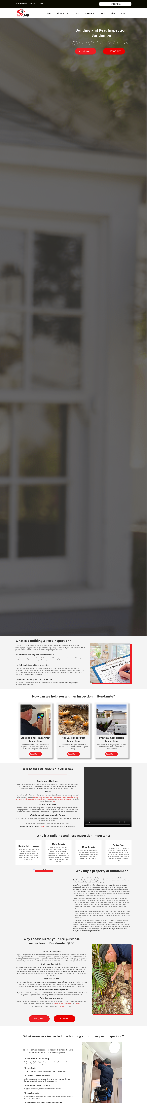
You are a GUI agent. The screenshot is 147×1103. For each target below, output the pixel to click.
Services (75, 13)
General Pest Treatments (44, 799)
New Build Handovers (63, 799)
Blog (113, 13)
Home (50, 13)
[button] (67, 13)
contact (42, 826)
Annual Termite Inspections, (42, 797)
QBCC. (78, 1003)
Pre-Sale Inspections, (29, 799)
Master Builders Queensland (63, 1003)
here (53, 801)
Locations (89, 13)
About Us (61, 13)
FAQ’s (102, 13)
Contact (123, 13)
